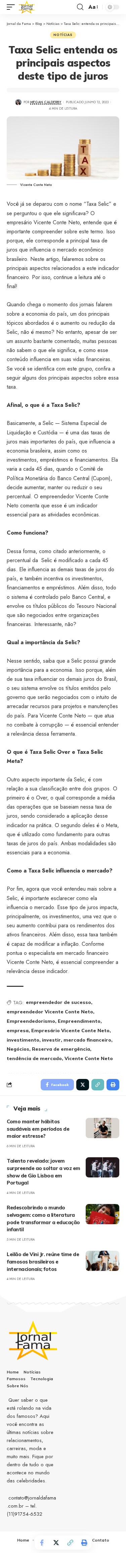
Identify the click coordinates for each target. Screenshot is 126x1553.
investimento (23, 1040)
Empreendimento (79, 1021)
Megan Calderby (45, 102)
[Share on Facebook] (42, 1543)
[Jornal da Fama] (27, 7)
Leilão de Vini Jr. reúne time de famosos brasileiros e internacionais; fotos (43, 1261)
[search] (80, 7)
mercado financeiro (87, 1040)
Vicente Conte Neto (89, 1058)
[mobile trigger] (12, 7)
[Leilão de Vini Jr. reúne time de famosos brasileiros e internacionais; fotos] (102, 1261)
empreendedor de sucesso (58, 1002)
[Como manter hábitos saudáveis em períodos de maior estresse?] (102, 1128)
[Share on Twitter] (56, 1543)
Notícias (63, 34)
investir (51, 1040)
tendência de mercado (34, 1058)
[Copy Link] (70, 1543)
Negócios (18, 1049)
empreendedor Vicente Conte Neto (50, 1012)
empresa (18, 1030)
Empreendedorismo (31, 1021)
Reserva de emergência (61, 1049)
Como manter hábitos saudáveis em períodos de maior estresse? (38, 1128)
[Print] (84, 1543)
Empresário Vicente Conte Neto (70, 1030)
